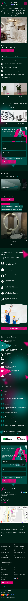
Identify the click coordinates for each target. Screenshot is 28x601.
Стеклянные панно (5, 560)
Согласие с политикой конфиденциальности (14, 158)
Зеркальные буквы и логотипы (7, 555)
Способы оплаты (4, 577)
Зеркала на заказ (17, 544)
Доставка (3, 579)
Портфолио (16, 571)
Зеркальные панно (5, 557)
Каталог (16, 567)
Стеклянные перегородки (6, 562)
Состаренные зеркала (18, 554)
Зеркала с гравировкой (19, 546)
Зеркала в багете (4, 549)
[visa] (11, 595)
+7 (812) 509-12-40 (15, 2)
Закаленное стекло (5, 548)
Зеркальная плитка (5, 554)
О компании (3, 567)
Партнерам (3, 569)
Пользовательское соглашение (8, 599)
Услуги (15, 569)
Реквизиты (4, 502)
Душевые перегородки (5, 546)
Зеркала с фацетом (5, 552)
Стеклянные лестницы (5, 559)
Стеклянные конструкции (19, 557)
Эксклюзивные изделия (6, 564)
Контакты (3, 572)
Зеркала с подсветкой (18, 550)
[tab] (14, 204)
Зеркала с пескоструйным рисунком (19, 549)
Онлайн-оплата (17, 572)
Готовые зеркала (4, 544)
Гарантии (3, 576)
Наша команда (4, 571)
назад (6, 176)
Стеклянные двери (18, 555)
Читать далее (4, 541)
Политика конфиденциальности (8, 597)
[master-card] (3, 595)
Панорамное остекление (19, 552)
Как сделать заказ (4, 574)
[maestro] (7, 595)
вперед (12, 107)
